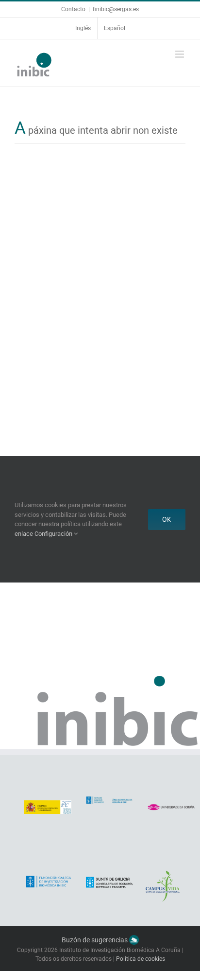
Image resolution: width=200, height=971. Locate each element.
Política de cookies (140, 958)
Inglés (83, 28)
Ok (166, 519)
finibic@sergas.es (116, 9)
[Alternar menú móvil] (180, 54)
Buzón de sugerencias (95, 940)
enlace (24, 533)
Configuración (54, 533)
